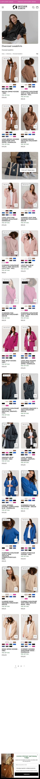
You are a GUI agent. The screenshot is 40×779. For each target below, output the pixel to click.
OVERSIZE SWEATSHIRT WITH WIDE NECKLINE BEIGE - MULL (29, 603)
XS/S (4, 80)
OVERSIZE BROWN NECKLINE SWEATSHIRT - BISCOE (29, 141)
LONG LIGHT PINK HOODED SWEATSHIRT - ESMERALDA (10, 219)
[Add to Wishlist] (17, 58)
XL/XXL (31, 80)
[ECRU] (3, 84)
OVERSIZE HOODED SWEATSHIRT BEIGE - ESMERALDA (28, 650)
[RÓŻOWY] (7, 86)
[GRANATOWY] (3, 88)
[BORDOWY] (3, 86)
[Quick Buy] (16, 79)
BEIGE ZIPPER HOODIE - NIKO (10, 649)
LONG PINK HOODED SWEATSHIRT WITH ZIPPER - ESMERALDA (28, 362)
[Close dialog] (37, 755)
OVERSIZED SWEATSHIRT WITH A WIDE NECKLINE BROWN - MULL (29, 93)
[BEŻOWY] (7, 84)
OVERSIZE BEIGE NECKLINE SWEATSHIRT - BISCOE (10, 603)
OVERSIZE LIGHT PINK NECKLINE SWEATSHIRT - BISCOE (29, 219)
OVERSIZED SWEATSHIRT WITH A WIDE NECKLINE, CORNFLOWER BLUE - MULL (10, 556)
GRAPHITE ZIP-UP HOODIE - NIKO (7, 458)
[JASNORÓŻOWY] (10, 84)
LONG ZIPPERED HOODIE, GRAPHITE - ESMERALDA (28, 459)
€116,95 (4, 146)
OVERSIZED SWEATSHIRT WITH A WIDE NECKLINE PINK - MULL (29, 314)
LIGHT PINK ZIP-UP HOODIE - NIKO (27, 266)
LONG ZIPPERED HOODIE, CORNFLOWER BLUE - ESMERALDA (10, 507)
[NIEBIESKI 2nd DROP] (3, 134)
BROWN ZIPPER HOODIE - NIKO (10, 92)
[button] (33, 7)
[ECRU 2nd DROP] (22, 84)
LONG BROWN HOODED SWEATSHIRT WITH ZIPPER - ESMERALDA (10, 141)
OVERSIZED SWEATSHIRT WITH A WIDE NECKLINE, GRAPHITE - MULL (10, 411)
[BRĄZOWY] (14, 84)
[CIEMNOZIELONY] (10, 86)
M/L (8, 80)
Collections (8, 53)
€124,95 (4, 97)
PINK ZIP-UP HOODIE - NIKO (9, 361)
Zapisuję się (26, 774)
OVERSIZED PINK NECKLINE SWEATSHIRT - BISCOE (10, 314)
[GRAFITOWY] (7, 88)
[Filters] (37, 54)
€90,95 (23, 99)
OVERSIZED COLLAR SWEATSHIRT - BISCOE (28, 506)
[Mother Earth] (20, 7)
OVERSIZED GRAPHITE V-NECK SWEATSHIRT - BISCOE (29, 410)
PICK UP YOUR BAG (28, 170)
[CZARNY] (10, 88)
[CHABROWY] (14, 86)
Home (3, 53)
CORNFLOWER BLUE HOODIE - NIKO (28, 553)
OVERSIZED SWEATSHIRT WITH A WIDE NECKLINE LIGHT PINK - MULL (10, 267)
